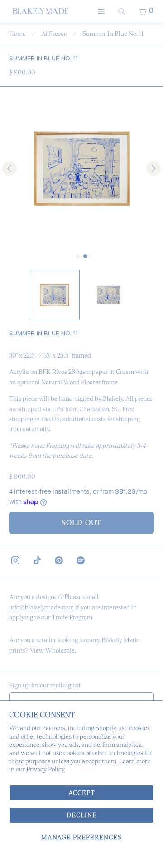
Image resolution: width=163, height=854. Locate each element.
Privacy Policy (45, 769)
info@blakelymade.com (41, 607)
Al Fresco (54, 33)
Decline (82, 815)
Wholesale (60, 650)
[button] (54, 295)
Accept (81, 792)
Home (17, 33)
